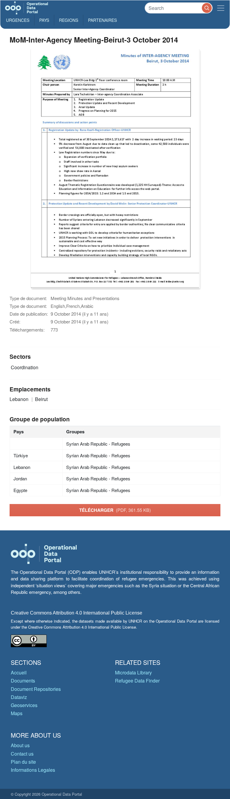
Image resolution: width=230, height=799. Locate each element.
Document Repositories (36, 688)
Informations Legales (33, 769)
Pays (44, 20)
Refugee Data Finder (137, 680)
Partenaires (102, 20)
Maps (16, 713)
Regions (68, 20)
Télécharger (115, 510)
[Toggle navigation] (221, 8)
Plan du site (23, 761)
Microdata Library (133, 672)
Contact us (22, 753)
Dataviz (19, 697)
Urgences (17, 20)
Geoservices (24, 705)
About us (20, 745)
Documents (23, 680)
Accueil (19, 672)
